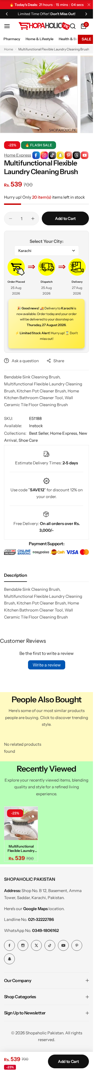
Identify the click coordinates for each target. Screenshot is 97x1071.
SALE (86, 39)
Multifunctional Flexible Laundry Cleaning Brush (20, 846)
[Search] (72, 26)
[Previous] (6, 13)
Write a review (47, 665)
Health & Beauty (72, 39)
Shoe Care (28, 440)
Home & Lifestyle (39, 39)
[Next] (86, 13)
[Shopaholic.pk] (44, 26)
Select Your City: (46, 241)
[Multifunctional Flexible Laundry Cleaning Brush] (20, 822)
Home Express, (64, 433)
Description (15, 575)
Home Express (17, 155)
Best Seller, (39, 433)
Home (8, 49)
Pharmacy (12, 39)
